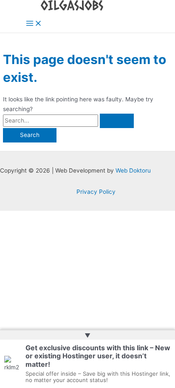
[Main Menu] (33, 24)
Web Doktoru (133, 170)
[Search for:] (68, 120)
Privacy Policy (96, 191)
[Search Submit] (117, 121)
